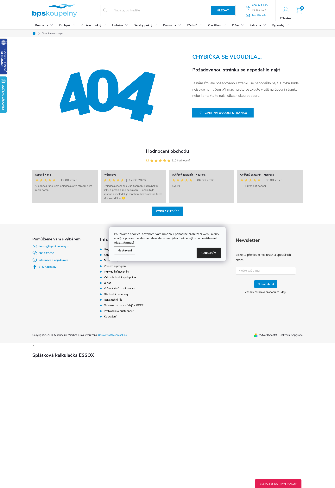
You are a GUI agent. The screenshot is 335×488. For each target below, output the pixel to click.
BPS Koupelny (47, 267)
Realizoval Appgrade (291, 335)
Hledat (223, 10)
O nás (107, 283)
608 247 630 (46, 253)
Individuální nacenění (116, 272)
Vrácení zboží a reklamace (119, 288)
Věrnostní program (115, 266)
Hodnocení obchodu (167, 151)
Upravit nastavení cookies (112, 335)
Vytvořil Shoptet (268, 335)
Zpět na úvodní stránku (226, 113)
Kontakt (108, 255)
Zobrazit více (167, 211)
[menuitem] (44, 25)
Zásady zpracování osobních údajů (266, 292)
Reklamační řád (113, 300)
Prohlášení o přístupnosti (119, 311)
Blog (106, 249)
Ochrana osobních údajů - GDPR (124, 305)
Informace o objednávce (53, 260)
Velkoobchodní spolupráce (120, 277)
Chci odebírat (265, 284)
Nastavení (124, 250)
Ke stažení (110, 316)
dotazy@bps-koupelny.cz (54, 246)
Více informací (124, 242)
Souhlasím (208, 253)
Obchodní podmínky (116, 294)
